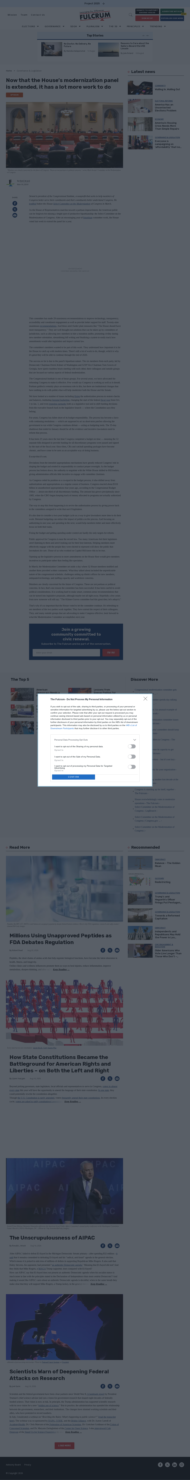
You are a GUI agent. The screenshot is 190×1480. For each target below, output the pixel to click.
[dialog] (95, 740)
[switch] (132, 746)
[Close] (146, 699)
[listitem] (95, 739)
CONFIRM (73, 777)
